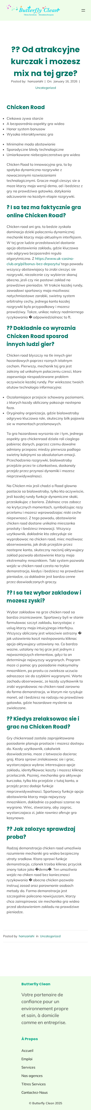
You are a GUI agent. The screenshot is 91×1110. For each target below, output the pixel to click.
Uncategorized (45, 88)
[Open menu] (83, 10)
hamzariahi (26, 936)
